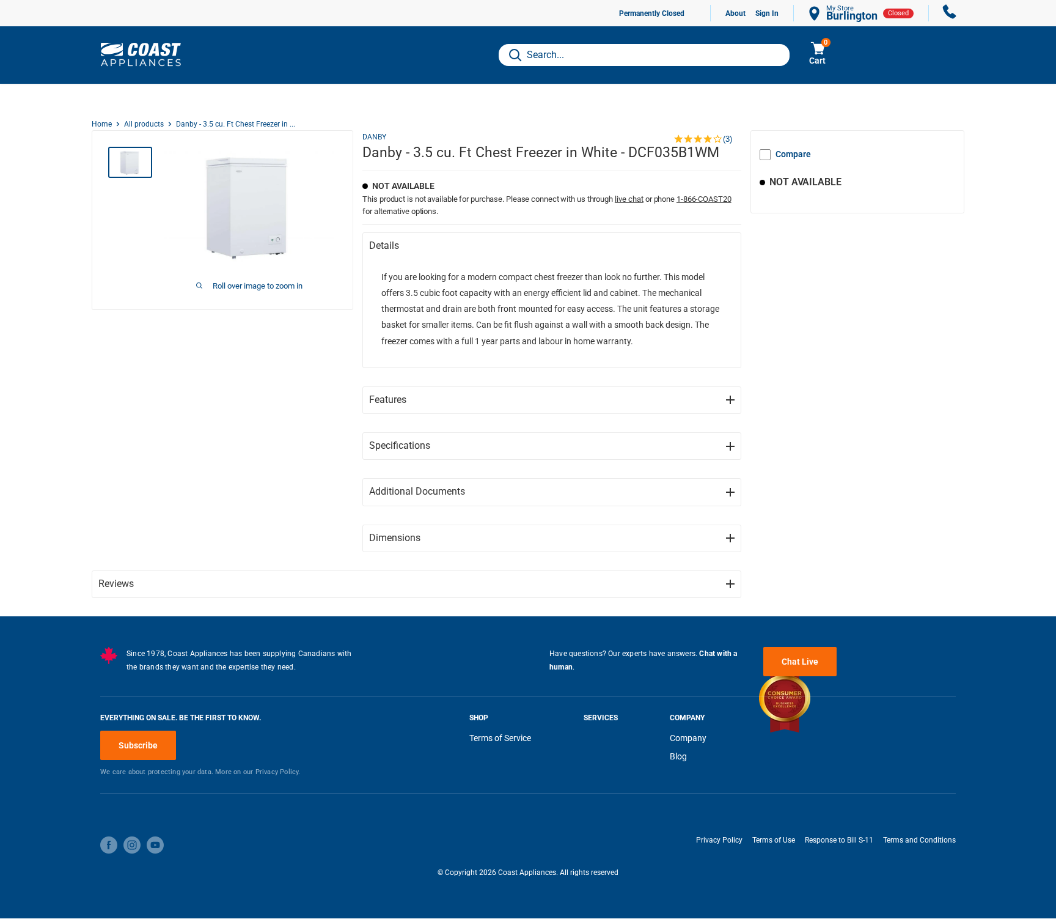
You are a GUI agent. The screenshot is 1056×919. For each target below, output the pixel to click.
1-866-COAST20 (704, 199)
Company (688, 738)
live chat (629, 199)
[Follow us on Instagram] (132, 845)
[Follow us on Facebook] (108, 845)
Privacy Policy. (278, 772)
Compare (793, 154)
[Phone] (950, 13)
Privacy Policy (719, 840)
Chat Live (800, 661)
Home (102, 124)
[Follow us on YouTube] (155, 845)
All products (144, 124)
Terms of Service (500, 738)
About (735, 13)
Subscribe (138, 745)
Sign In (767, 13)
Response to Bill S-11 (839, 840)
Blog (678, 756)
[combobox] (644, 55)
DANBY (374, 137)
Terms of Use (773, 840)
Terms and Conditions (919, 840)
